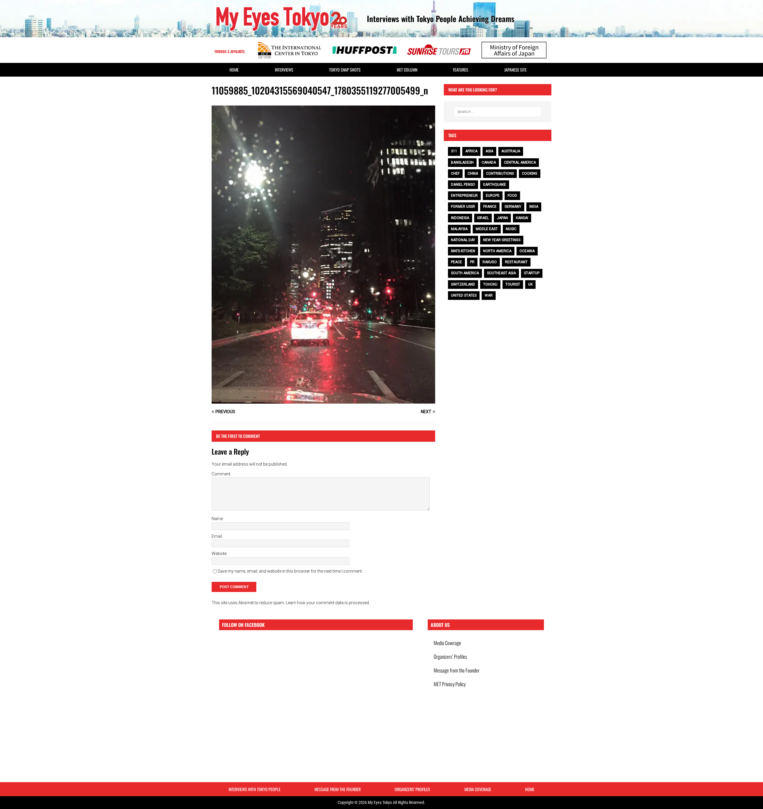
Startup (531, 273)
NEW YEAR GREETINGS (501, 240)
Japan (502, 218)
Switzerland (463, 284)
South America (465, 273)
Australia (510, 151)
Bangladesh (462, 162)
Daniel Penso (463, 184)
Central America (520, 162)
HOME (234, 69)
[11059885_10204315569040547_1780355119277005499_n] (323, 400)
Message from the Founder (457, 670)
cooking (529, 173)
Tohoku (490, 284)
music (511, 229)
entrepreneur (464, 195)
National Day (463, 240)
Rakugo (490, 262)
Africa (471, 151)
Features (460, 69)
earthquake (494, 184)
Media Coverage (447, 643)
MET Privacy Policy (450, 684)
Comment (221, 474)
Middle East (487, 229)
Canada (489, 162)
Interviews (284, 69)
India (533, 206)
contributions (500, 173)
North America (497, 251)
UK (530, 284)
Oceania (527, 251)
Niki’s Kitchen (463, 251)
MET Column (407, 69)
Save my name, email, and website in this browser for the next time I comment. (290, 571)
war (489, 295)
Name (217, 518)
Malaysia (459, 229)
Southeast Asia (501, 273)
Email (217, 536)
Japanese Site (515, 69)
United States (464, 295)
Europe (493, 195)
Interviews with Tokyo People (254, 789)
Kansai (522, 218)
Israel (483, 218)
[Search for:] (497, 112)
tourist (512, 284)
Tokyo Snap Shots (345, 69)
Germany (513, 206)
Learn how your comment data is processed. (328, 602)
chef (455, 173)
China (473, 173)
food (512, 195)
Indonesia (460, 218)
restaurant (516, 262)
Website (219, 553)
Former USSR (463, 206)
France (490, 206)
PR (472, 262)
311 (454, 151)
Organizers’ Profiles (450, 656)
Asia (489, 151)
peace (456, 262)
